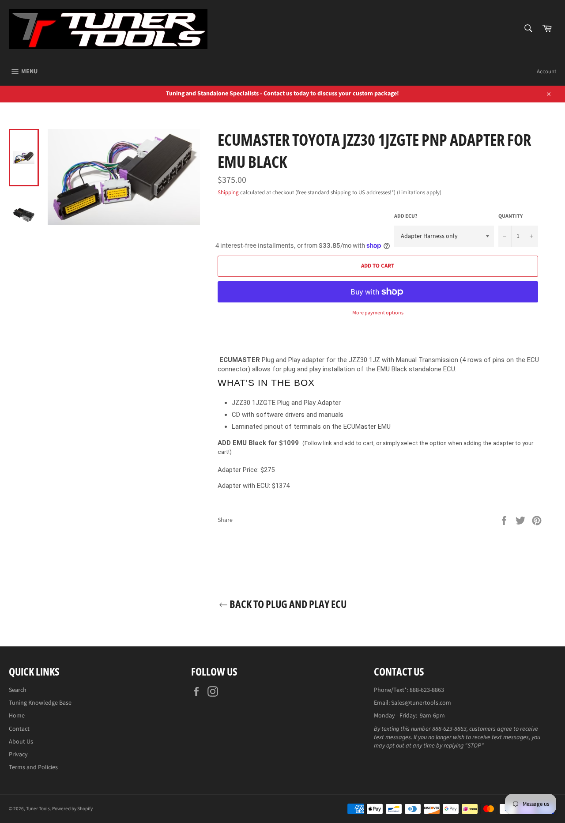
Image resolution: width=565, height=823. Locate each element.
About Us (21, 741)
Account (546, 72)
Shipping (228, 192)
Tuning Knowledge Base (40, 702)
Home (17, 715)
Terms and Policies (33, 767)
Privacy (18, 754)
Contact (19, 729)
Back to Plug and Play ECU (287, 603)
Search (17, 690)
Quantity (510, 216)
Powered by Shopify (72, 808)
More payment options (377, 313)
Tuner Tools (38, 808)
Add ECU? (406, 216)
